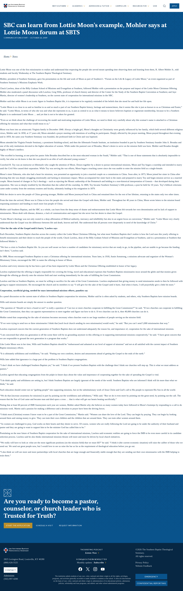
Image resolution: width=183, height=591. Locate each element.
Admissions (9, 575)
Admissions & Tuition (99, 6)
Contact (10, 570)
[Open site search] (164, 6)
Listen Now (91, 553)
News (15, 56)
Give (155, 6)
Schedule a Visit (44, 525)
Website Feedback (143, 566)
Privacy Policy (142, 562)
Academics (77, 6)
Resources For (140, 6)
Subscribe (99, 562)
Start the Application (18, 525)
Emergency (151, 576)
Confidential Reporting (151, 583)
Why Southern (59, 6)
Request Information (70, 525)
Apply (174, 6)
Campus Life (121, 6)
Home (7, 56)
